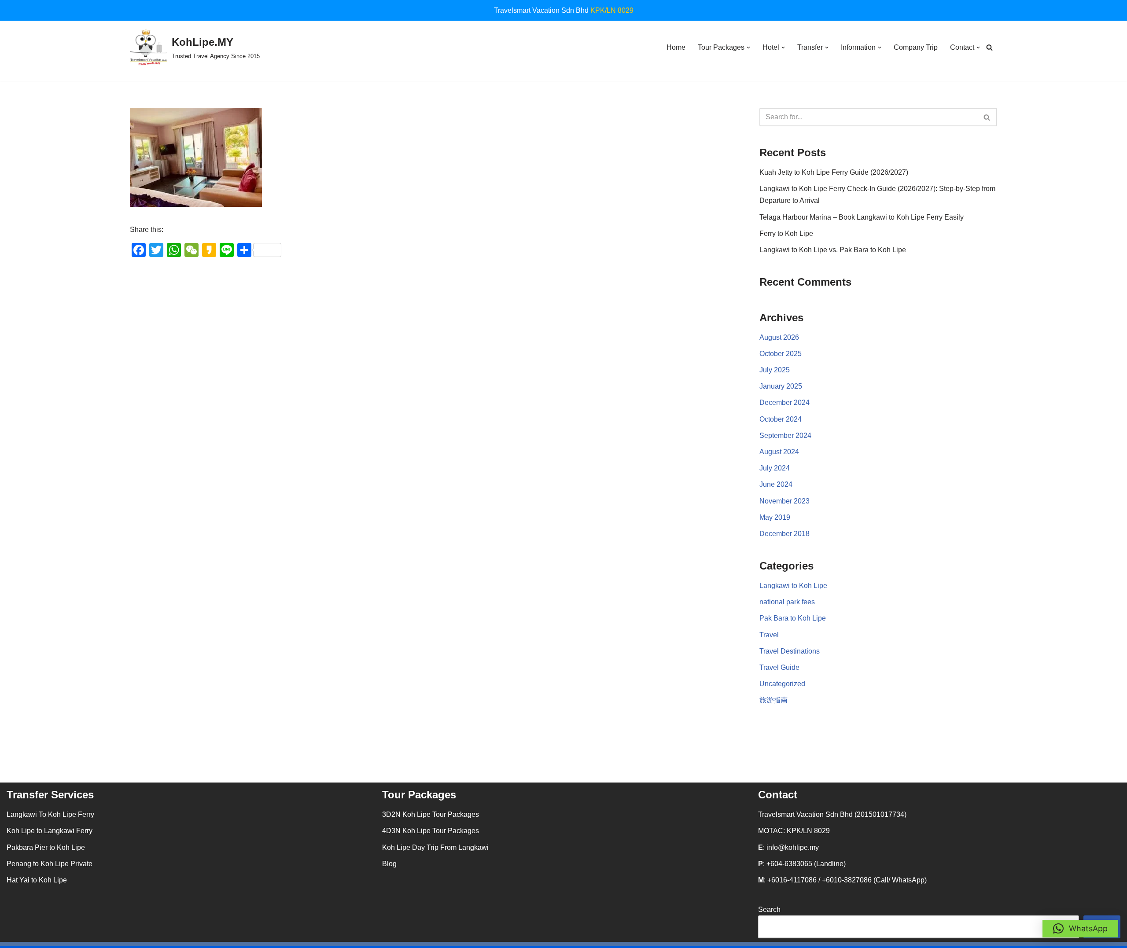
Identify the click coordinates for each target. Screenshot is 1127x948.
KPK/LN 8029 (611, 10)
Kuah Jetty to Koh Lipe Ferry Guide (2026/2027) (833, 172)
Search (769, 909)
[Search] (989, 47)
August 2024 (779, 452)
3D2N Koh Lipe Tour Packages (430, 814)
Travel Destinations (789, 651)
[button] (748, 47)
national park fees (787, 602)
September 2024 (785, 435)
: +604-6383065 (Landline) (802, 863)
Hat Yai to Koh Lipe (37, 880)
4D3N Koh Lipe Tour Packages (430, 830)
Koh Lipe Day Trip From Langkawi (435, 847)
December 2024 (784, 402)
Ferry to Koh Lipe (786, 233)
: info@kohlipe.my (788, 847)
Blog (389, 863)
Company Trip (916, 47)
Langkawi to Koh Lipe (793, 585)
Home (676, 47)
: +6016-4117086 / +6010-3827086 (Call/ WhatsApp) (842, 880)
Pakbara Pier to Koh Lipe (46, 847)
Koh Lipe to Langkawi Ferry (49, 830)
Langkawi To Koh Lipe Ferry (50, 814)
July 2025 (774, 370)
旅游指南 (773, 700)
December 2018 (784, 533)
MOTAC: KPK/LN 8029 (794, 830)
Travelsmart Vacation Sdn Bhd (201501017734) (832, 814)
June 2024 (775, 484)
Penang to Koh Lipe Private (49, 863)
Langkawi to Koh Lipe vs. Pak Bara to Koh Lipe (832, 250)
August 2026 (779, 337)
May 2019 (774, 517)
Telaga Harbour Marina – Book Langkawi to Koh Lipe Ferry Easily (861, 217)
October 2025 (780, 353)
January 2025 (780, 386)
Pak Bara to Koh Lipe (792, 618)
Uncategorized (782, 683)
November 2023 (784, 501)
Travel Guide (779, 667)
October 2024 (780, 419)
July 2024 (774, 468)
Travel (769, 635)
